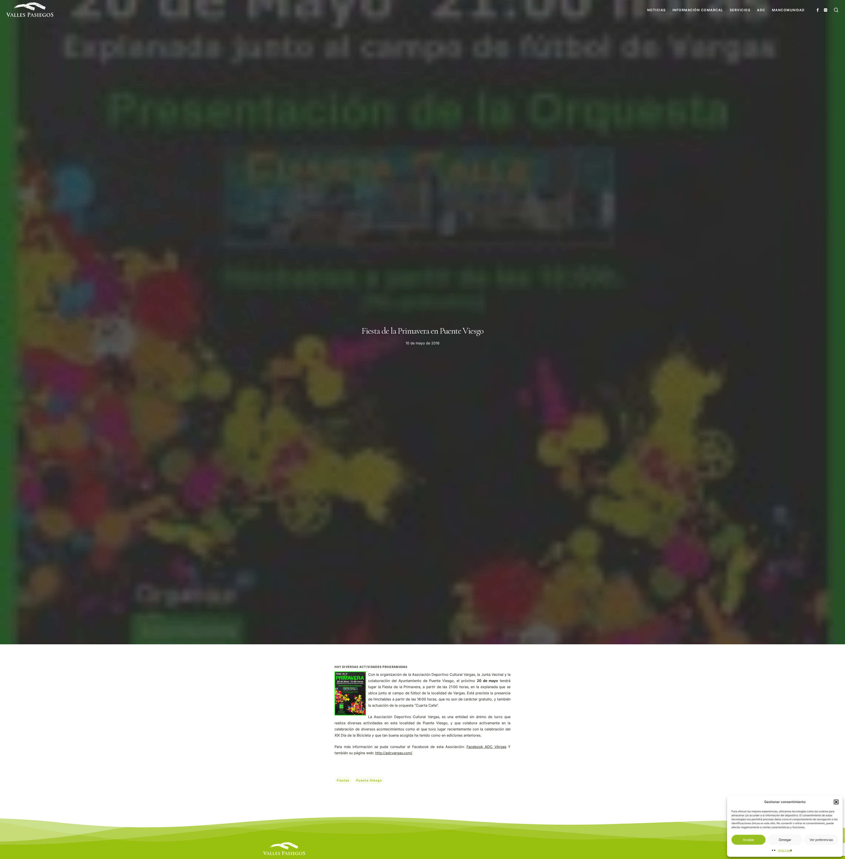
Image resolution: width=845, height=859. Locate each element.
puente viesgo (369, 780)
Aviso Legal (785, 850)
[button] (836, 802)
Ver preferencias (821, 840)
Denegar (785, 840)
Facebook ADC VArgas (486, 746)
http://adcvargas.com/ (393, 753)
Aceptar (748, 840)
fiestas (343, 780)
